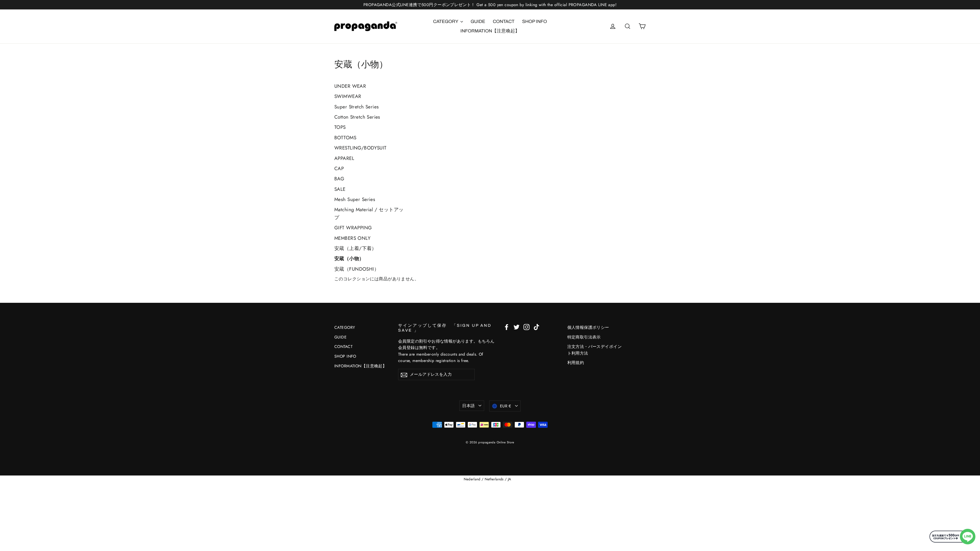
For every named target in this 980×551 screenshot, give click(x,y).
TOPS (340, 127)
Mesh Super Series (354, 199)
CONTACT (503, 21)
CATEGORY (446, 21)
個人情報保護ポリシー (588, 327)
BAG (339, 178)
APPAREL (344, 158)
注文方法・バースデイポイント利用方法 (594, 350)
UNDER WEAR (350, 86)
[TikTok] (536, 326)
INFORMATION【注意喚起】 (490, 30)
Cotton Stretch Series (357, 117)
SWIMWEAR (347, 96)
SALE (340, 189)
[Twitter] (516, 326)
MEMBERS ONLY (352, 238)
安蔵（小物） (349, 258)
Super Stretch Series (356, 106)
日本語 (468, 406)
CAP (339, 168)
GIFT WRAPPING (353, 227)
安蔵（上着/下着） (355, 248)
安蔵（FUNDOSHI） (356, 269)
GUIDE (478, 21)
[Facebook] (507, 326)
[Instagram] (526, 326)
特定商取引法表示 (584, 337)
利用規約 (575, 363)
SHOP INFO (534, 21)
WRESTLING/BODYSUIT (360, 147)
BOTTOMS (345, 137)
